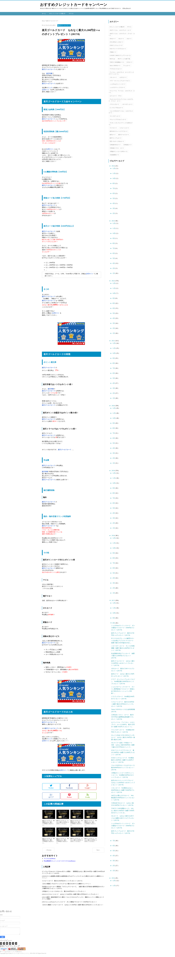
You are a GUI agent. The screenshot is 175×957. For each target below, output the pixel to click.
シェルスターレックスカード (117, 87)
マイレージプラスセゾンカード (118, 119)
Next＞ (98, 850)
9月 (113, 238)
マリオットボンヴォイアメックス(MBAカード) (121, 123)
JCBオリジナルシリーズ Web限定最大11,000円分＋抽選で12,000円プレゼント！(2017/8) (122, 760)
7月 (113, 188)
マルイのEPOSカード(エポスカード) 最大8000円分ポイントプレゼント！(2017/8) (123, 767)
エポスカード (123, 77)
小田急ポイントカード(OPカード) (118, 151)
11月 (114, 173)
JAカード (129, 38)
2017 (113, 600)
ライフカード (113, 128)
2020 (113, 405)
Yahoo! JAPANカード (115, 65)
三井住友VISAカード (115, 144)
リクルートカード (124, 128)
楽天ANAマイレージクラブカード (119, 131)
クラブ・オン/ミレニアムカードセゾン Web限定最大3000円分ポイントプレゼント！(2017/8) (123, 681)
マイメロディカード (115, 116)
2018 (113, 535)
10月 (114, 178)
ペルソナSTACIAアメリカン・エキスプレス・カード (121, 111)
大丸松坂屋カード (114, 154)
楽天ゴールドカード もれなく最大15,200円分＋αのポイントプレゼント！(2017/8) (123, 663)
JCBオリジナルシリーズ (116, 45)
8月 (113, 183)
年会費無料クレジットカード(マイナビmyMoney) (59, 861)
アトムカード (126, 65)
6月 (113, 193)
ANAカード (113, 38)
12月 (114, 168)
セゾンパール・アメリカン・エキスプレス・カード (122, 91)
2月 (113, 213)
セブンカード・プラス (115, 96)
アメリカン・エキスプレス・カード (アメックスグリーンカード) (121, 73)
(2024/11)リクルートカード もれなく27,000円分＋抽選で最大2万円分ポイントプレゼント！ (70, 894)
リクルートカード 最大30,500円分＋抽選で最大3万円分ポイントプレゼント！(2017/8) (122, 704)
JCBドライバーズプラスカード (118, 48)
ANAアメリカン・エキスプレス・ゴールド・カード (122, 34)
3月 (113, 208)
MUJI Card (112, 58)
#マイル (71, 13)
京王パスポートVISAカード (117, 141)
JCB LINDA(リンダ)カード (116, 42)
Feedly (87, 797)
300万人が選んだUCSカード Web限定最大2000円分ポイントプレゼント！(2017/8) (123, 798)
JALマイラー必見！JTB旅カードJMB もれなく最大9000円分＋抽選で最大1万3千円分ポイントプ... (122, 745)
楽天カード (113, 134)
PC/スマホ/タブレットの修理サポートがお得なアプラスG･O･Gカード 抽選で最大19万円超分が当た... (123, 641)
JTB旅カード (113, 52)
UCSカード (129, 62)
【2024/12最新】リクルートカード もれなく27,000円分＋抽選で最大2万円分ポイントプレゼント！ (72, 905)
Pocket (69, 797)
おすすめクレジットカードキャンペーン (73, 5)
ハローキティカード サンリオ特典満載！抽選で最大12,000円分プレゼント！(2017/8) (123, 648)
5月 (113, 198)
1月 (113, 273)
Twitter (51, 788)
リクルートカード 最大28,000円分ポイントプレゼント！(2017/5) (62, 881)
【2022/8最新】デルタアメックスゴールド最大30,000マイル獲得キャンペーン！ (66, 883)
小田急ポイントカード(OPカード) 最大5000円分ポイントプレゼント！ (64, 891)
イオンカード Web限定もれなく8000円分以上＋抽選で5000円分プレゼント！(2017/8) (123, 790)
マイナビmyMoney (50, 858)
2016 (113, 878)
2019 (113, 470)
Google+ (88, 788)
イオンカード (113, 77)
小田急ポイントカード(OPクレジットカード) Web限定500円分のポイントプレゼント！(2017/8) (122, 775)
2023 (113, 221)
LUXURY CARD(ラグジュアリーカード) (120, 55)
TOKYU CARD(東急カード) (117, 62)
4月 (113, 203)
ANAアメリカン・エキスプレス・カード (120, 30)
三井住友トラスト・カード (117, 148)
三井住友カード (127, 144)
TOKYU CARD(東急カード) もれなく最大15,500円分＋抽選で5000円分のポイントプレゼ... (122, 811)
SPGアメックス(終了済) (124, 58)
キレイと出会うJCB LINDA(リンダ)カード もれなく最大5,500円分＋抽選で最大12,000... (123, 737)
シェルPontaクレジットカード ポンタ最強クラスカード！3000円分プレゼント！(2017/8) (123, 628)
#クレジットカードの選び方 (57, 13)
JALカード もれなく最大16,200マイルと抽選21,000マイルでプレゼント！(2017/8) (122, 818)
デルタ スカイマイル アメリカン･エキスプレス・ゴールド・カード (121, 100)
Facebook (69, 788)
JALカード (121, 38)
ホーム (44, 13)
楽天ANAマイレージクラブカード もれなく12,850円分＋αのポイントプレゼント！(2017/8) (123, 783)
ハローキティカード (127, 104)
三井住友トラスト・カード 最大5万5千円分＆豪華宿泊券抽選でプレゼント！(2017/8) (122, 717)
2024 (113, 166)
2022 (113, 281)
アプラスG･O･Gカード (116, 69)
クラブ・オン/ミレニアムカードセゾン (120, 80)
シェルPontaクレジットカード (118, 84)
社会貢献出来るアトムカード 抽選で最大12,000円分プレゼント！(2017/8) (123, 656)
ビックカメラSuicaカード (116, 107)
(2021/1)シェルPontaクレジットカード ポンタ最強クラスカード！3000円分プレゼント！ (69, 902)
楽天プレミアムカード (115, 138)
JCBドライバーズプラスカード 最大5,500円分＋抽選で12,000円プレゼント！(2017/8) (123, 752)
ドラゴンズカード (114, 104)
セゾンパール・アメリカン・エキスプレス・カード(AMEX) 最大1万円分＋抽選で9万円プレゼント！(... (123, 724)
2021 (113, 340)
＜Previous (48, 850)
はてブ (51, 795)
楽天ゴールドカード (123, 134)
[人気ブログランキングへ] (12, 949)
